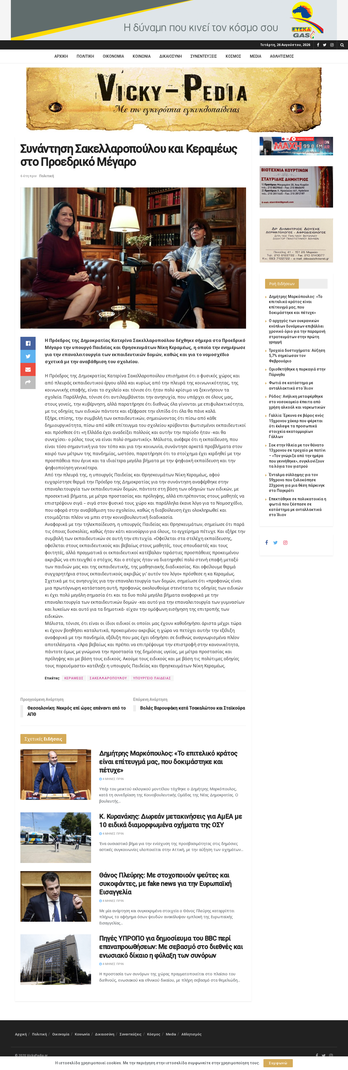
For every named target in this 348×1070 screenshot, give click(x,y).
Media (255, 56)
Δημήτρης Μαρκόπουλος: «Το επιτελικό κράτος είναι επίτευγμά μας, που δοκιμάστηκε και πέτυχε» (168, 762)
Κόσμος (233, 56)
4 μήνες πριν (113, 779)
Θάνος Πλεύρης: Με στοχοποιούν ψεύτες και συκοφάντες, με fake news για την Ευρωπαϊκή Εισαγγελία (165, 883)
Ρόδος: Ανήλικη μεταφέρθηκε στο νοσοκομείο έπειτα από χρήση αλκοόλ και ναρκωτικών (297, 401)
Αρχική (61, 56)
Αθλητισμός (282, 56)
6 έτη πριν (28, 176)
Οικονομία (113, 56)
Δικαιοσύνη (170, 56)
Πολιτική (85, 56)
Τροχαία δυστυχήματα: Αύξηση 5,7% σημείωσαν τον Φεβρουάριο (297, 355)
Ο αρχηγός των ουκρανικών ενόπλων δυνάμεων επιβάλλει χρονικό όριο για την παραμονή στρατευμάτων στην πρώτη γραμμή (297, 331)
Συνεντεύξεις (204, 56)
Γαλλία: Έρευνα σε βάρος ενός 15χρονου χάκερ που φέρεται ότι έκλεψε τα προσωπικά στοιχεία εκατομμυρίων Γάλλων (296, 426)
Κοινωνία (142, 56)
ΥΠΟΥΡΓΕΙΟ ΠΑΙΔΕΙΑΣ (152, 678)
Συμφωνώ (278, 1063)
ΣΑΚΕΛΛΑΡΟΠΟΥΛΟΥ (108, 678)
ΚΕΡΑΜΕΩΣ (73, 678)
